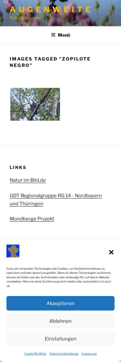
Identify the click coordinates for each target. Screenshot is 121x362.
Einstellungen (60, 339)
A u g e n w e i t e (50, 9)
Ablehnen (60, 321)
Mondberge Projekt (32, 219)
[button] (111, 252)
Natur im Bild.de (28, 180)
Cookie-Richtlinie (35, 353)
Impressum (89, 353)
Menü (64, 35)
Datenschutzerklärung (63, 353)
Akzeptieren (60, 303)
